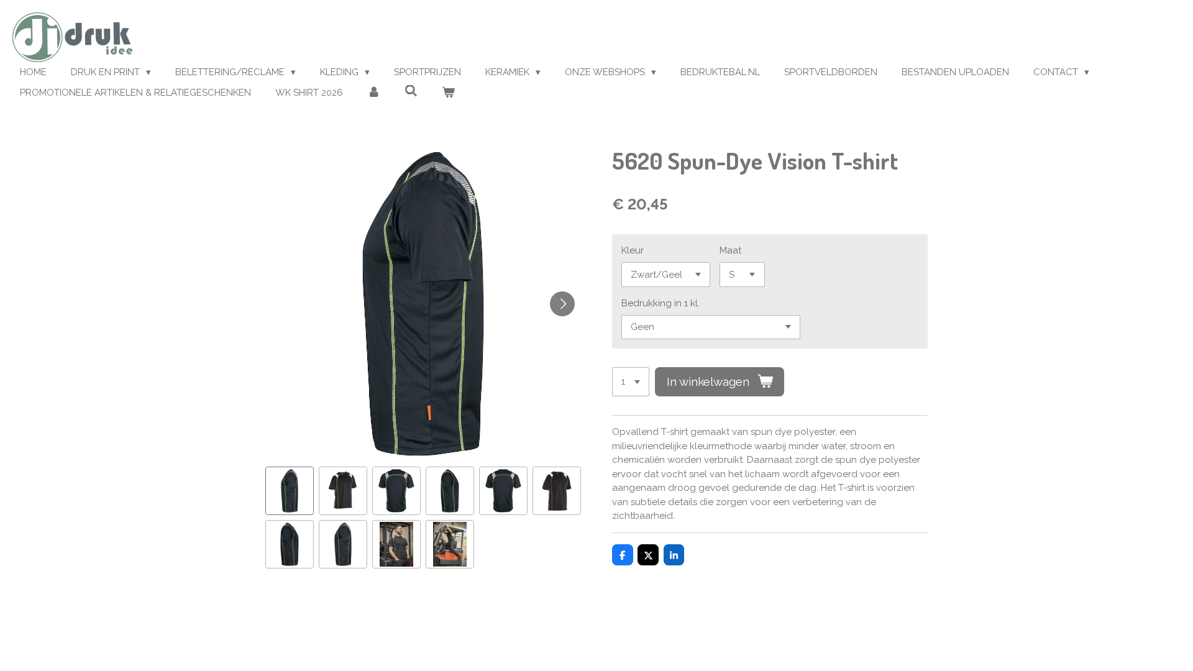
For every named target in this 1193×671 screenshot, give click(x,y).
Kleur (632, 250)
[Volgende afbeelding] (562, 303)
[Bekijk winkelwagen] (448, 93)
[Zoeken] (411, 91)
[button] (289, 491)
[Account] (374, 93)
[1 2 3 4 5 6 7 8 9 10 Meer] (630, 381)
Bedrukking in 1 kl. (660, 303)
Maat (730, 250)
